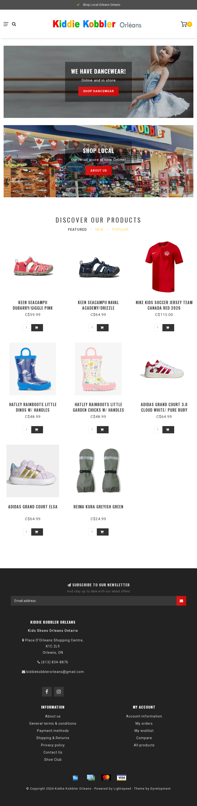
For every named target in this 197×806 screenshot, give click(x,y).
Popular (120, 229)
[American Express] (75, 777)
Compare (144, 738)
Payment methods (53, 731)
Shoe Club (53, 759)
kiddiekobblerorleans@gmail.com (55, 672)
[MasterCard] (106, 777)
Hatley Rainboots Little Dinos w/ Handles (33, 407)
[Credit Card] (91, 777)
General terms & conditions (52, 723)
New (99, 229)
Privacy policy (53, 745)
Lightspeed (122, 788)
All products (144, 745)
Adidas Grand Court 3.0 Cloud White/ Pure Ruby (164, 407)
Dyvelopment (160, 788)
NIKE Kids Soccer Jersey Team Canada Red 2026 (164, 305)
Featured (77, 229)
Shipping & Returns (52, 738)
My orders (144, 723)
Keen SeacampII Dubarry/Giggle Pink (33, 305)
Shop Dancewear (98, 91)
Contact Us (52, 752)
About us (98, 170)
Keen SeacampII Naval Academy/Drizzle (98, 305)
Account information (144, 716)
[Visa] (122, 777)
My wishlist (144, 731)
